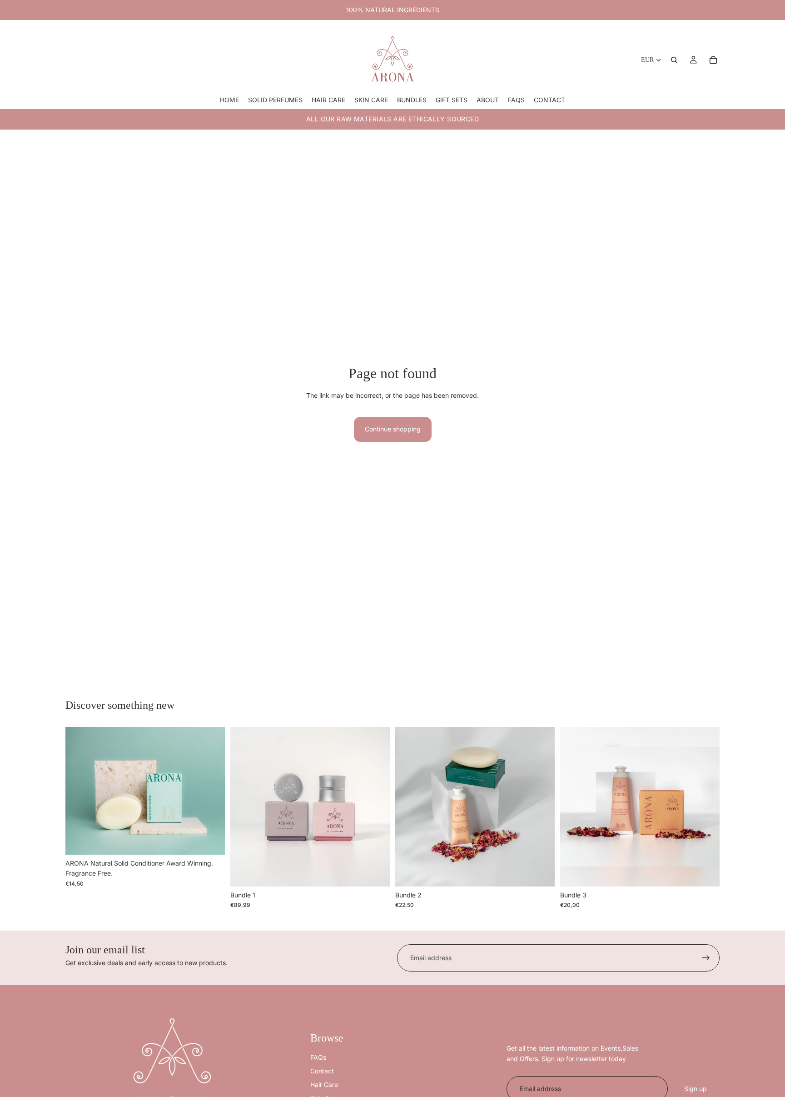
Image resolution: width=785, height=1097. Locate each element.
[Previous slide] (79, 791)
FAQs (318, 1057)
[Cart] (713, 60)
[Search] (674, 60)
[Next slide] (211, 791)
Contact (322, 1071)
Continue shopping (393, 429)
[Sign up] (705, 957)
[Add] (211, 840)
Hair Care (324, 1084)
